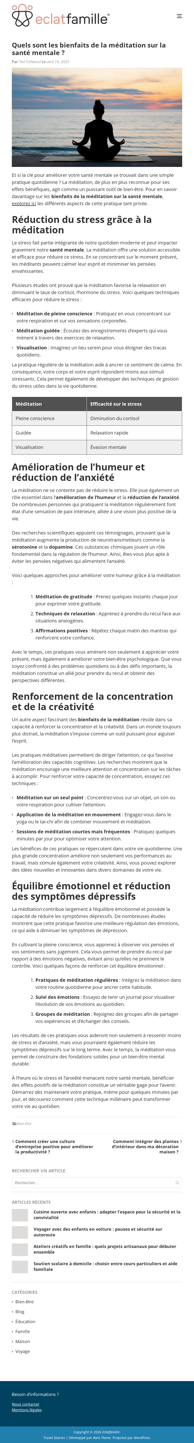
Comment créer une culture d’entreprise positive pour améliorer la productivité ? (54, 1147)
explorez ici (24, 203)
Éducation (25, 1321)
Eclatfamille (110, 1432)
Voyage (22, 1351)
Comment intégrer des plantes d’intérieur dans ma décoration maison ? (145, 1147)
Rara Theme (102, 1437)
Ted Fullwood (30, 61)
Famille (22, 1331)
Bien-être (24, 1123)
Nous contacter (26, 1404)
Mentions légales (27, 1410)
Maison (22, 1341)
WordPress (142, 1437)
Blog (19, 1311)
